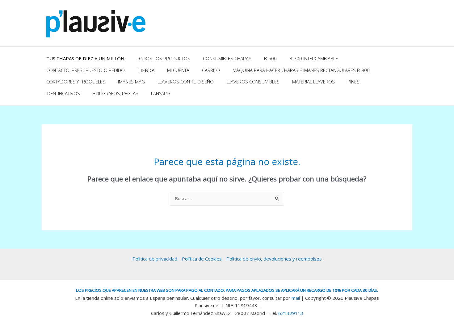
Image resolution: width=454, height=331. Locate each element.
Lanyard (160, 93)
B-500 (270, 58)
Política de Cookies (202, 259)
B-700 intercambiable (313, 58)
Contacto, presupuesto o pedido (85, 70)
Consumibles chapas (227, 58)
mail (296, 298)
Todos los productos (163, 58)
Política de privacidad (154, 259)
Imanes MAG (131, 82)
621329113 (290, 313)
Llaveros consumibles (253, 82)
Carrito (211, 70)
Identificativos (63, 93)
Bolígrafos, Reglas (115, 93)
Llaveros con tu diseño (186, 82)
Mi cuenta (178, 70)
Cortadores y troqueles (75, 82)
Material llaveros (313, 82)
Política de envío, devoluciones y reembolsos (274, 259)
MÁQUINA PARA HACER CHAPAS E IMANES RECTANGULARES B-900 (301, 70)
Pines (353, 82)
